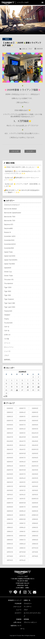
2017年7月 (22, 556)
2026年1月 (22, 416)
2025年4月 (22, 429)
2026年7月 (22, 408)
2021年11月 (10, 486)
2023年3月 (35, 462)
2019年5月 (10, 527)
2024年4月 (22, 445)
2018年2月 (10, 548)
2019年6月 (35, 523)
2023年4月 (22, 462)
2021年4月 (22, 494)
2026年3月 (35, 412)
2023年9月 (35, 453)
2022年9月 (35, 470)
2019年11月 (10, 519)
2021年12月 (35, 482)
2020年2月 (10, 515)
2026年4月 (22, 412)
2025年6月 (35, 425)
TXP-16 (6, 331)
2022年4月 (22, 478)
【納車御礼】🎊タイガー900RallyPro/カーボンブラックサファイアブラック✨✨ (22, 172)
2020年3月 (35, 511)
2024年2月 (10, 449)
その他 (6, 339)
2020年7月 (22, 507)
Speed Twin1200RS (10, 260)
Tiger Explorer (9, 299)
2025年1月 (22, 433)
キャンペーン (9, 347)
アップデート (28, 606)
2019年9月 (35, 519)
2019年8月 (10, 523)
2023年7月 (22, 457)
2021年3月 (35, 494)
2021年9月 (35, 486)
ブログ (30, 49)
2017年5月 (10, 560)
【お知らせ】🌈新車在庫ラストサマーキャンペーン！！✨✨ (21, 179)
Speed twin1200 (9, 256)
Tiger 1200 (7, 287)
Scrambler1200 (9, 240)
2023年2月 (10, 466)
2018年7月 (22, 540)
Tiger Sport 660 (9, 303)
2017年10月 (22, 552)
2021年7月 (22, 490)
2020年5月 (10, 511)
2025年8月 (10, 425)
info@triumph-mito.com (22, 583)
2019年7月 (22, 523)
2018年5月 (10, 544)
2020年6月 (35, 507)
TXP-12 (6, 327)
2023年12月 (35, 449)
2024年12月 (35, 433)
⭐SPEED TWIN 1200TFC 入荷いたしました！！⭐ (21, 167)
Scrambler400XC (10, 244)
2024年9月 (35, 437)
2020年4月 (22, 511)
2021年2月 (10, 498)
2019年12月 (35, 515)
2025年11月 (10, 420)
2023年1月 (22, 466)
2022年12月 (35, 466)
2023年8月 (10, 457)
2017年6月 (35, 556)
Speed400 (7, 268)
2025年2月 (10, 433)
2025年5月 (10, 429)
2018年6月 (35, 540)
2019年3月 (35, 527)
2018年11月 (10, 536)
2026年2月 (10, 416)
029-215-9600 (24, 581)
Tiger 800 (7, 291)
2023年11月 (10, 453)
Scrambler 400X (9, 236)
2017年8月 (10, 556)
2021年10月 (22, 486)
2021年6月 (35, 490)
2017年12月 (35, 548)
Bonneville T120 (9, 220)
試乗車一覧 (27, 600)
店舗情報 (18, 619)
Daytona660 (8, 228)
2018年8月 (10, 540)
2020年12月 (35, 498)
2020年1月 (22, 515)
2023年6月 (35, 457)
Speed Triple (8, 252)
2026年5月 (10, 412)
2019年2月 (10, 531)
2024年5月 (10, 445)
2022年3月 (35, 478)
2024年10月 (22, 437)
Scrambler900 (9, 248)
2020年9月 (35, 503)
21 (27, 387)
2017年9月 (35, 552)
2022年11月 (10, 470)
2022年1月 (22, 482)
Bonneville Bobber (10, 209)
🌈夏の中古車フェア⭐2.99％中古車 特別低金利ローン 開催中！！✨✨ (21, 191)
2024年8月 (10, 441)
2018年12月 (35, 531)
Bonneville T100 (9, 216)
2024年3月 (35, 445)
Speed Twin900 (9, 264)
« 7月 (5, 396)
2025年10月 (22, 420)
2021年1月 (22, 498)
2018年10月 (22, 536)
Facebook (20, 592)
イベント (7, 343)
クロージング (17, 606)
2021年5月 (10, 494)
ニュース (7, 351)
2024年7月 (22, 441)
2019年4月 (22, 527)
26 (17, 390)
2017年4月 (22, 560)
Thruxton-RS (8, 279)
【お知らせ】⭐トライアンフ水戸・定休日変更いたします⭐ (22, 185)
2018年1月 (22, 548)
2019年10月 (22, 519)
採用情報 (26, 619)
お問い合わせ (17, 622)
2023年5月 (10, 462)
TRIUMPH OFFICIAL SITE (10, 592)
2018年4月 (22, 544)
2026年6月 (35, 408)
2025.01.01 (40, 49)
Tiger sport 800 (9, 307)
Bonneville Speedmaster (12, 213)
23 (38, 387)
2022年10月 (22, 470)
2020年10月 (22, 503)
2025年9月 (35, 420)
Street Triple (8, 275)
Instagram (25, 592)
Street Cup (8, 272)
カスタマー (18, 613)
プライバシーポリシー (30, 622)
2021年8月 (10, 490)
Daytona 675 (8, 224)
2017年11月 (10, 552)
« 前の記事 (15, 151)
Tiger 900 (7, 295)
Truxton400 (8, 323)
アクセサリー (28, 603)
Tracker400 (8, 311)
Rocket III (7, 232)
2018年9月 (35, 536)
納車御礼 (7, 359)
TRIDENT (7, 315)
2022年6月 (35, 474)
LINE (15, 592)
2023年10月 (22, 453)
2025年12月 (35, 416)
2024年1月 (22, 449)
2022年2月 (10, 482)
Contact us (34, 592)
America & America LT (12, 205)
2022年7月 (22, 474)
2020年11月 (10, 503)
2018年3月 (35, 544)
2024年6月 (35, 441)
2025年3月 (35, 429)
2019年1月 (22, 531)
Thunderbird (8, 283)
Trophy (6, 319)
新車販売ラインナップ (14, 600)
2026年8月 (10, 408)
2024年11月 (10, 437)
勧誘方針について (16, 625)
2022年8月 (10, 474)
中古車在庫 (18, 603)
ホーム (22, 628)
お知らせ (24, 49)
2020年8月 (10, 507)
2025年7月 (22, 425)
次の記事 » (30, 151)
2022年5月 (10, 478)
